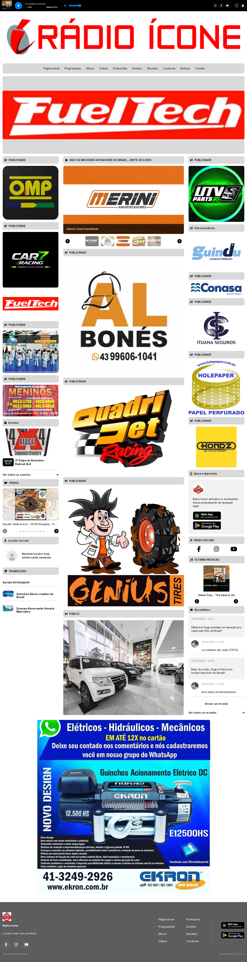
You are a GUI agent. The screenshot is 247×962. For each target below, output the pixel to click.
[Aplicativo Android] (242, 5)
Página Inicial (51, 68)
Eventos (137, 68)
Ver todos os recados (202, 712)
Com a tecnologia (227, 954)
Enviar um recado (216, 703)
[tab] (17, 531)
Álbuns (90, 68)
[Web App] (236, 5)
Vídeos (103, 68)
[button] (92, 241)
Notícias (185, 68)
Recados (152, 68)
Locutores (169, 68)
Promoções (120, 68)
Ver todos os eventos (17, 474)
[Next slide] (179, 241)
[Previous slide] (67, 241)
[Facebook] (221, 5)
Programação (73, 68)
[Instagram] (215, 5)
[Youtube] (227, 5)
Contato (200, 68)
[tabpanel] (31, 507)
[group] (123, 200)
